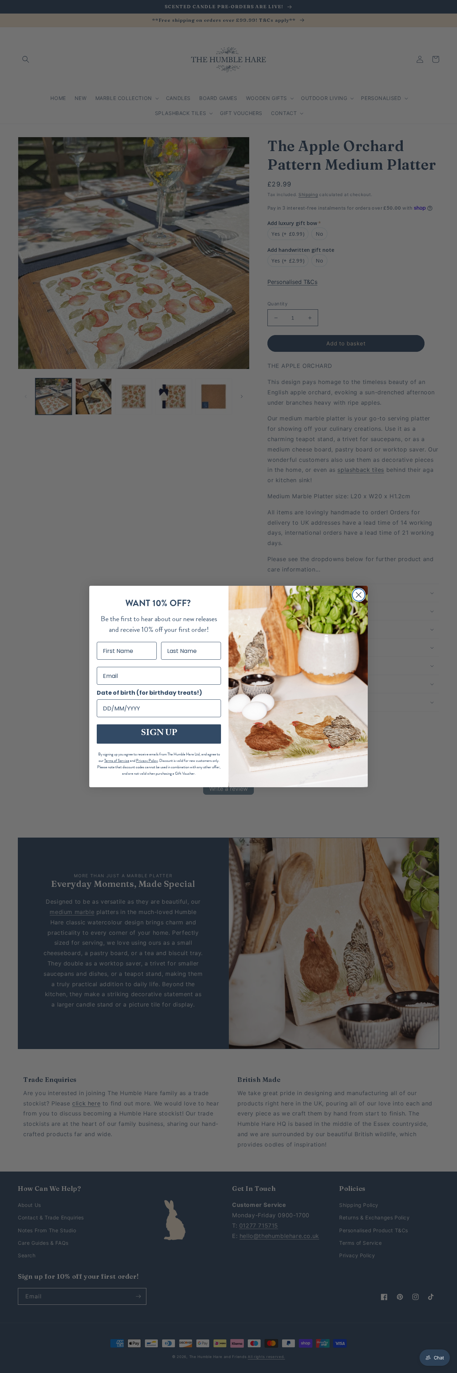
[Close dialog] (358, 595)
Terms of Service (116, 761)
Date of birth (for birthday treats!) (149, 693)
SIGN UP (159, 734)
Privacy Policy (147, 761)
